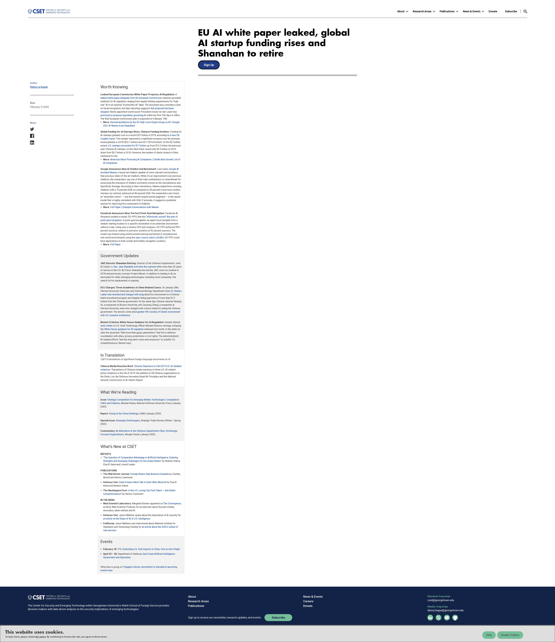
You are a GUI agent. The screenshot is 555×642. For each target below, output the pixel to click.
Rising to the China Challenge (123, 413)
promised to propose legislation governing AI (123, 115)
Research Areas (198, 601)
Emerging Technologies (128, 420)
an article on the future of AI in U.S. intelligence (126, 518)
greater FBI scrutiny (147, 311)
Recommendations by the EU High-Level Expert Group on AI (140, 122)
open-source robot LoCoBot (149, 237)
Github (455, 617)
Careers (308, 601)
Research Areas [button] (422, 11)
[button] (52, 129)
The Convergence (172, 503)
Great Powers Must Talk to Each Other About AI (142, 482)
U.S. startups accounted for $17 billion (127, 145)
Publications (196, 606)
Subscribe (511, 11)
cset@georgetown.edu (440, 600)
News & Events (313, 596)
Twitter (438, 617)
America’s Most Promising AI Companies (131, 159)
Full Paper (115, 207)
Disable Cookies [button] (510, 635)
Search (524, 11)
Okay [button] (489, 635)
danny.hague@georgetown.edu (445, 610)
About (192, 596)
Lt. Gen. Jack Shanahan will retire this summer (133, 266)
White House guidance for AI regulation (124, 329)
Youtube (447, 617)
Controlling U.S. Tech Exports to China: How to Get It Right (151, 549)
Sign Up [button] (209, 65)
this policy (40, 636)
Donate (493, 11)
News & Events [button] (471, 11)
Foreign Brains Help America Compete (149, 474)
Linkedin (430, 617)
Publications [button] (447, 11)
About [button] (401, 11)
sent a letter (106, 325)
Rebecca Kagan (39, 86)
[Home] (47, 11)
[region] (277, 633)
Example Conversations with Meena (140, 207)
